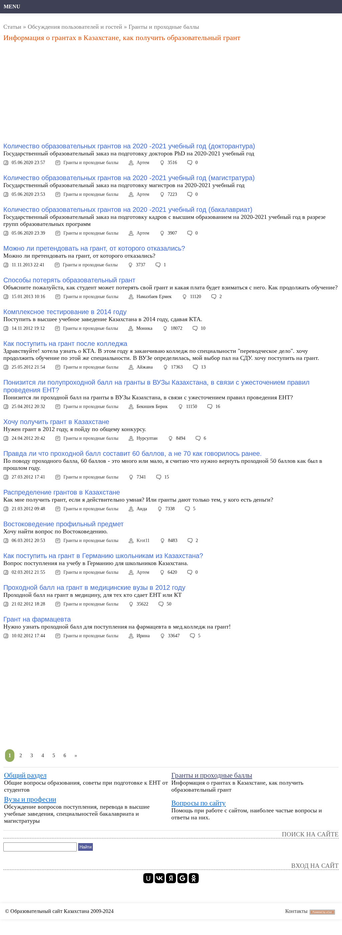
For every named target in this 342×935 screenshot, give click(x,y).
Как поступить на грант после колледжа (65, 343)
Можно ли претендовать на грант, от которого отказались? (94, 248)
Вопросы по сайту (198, 803)
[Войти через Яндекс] (171, 878)
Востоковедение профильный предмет (63, 524)
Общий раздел (25, 775)
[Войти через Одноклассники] (194, 878)
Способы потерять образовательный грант (69, 280)
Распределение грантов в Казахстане (61, 492)
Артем (143, 162)
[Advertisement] (118, 92)
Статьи (12, 26)
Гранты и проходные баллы (90, 162)
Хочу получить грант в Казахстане (56, 421)
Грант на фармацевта (37, 619)
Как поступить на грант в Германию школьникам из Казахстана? (103, 555)
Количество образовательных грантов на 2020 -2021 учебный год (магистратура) (129, 177)
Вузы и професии (30, 799)
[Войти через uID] (148, 878)
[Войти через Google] (182, 878)
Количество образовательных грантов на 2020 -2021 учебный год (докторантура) (129, 146)
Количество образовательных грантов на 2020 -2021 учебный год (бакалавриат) (127, 209)
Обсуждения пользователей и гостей (75, 26)
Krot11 (143, 540)
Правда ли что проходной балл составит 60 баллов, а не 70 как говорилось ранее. (132, 453)
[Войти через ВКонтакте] (160, 878)
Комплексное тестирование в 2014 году (65, 311)
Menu (12, 6)
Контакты (296, 911)
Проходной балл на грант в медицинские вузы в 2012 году (94, 587)
